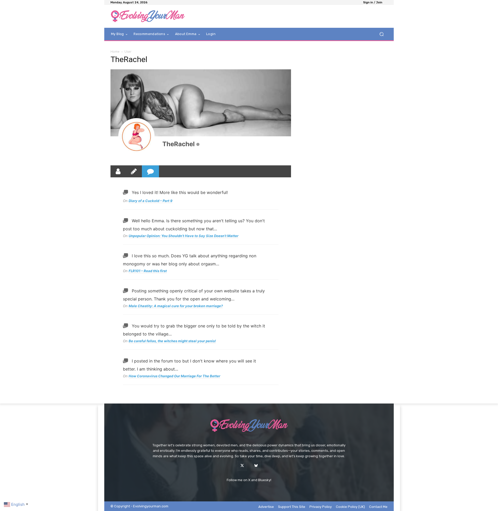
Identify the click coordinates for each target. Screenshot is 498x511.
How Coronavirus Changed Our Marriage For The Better (174, 376)
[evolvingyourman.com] (147, 16)
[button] (381, 34)
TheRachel (178, 144)
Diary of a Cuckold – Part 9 (150, 201)
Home (115, 51)
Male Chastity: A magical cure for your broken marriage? (176, 306)
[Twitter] (242, 466)
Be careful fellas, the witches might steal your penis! (172, 341)
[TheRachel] (136, 136)
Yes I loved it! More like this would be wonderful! (180, 192)
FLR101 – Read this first (148, 271)
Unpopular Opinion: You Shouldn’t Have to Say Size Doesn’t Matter (183, 236)
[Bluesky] (256, 466)
